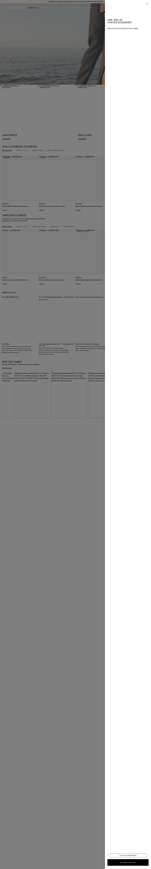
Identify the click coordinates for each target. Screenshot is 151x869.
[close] (147, 3)
